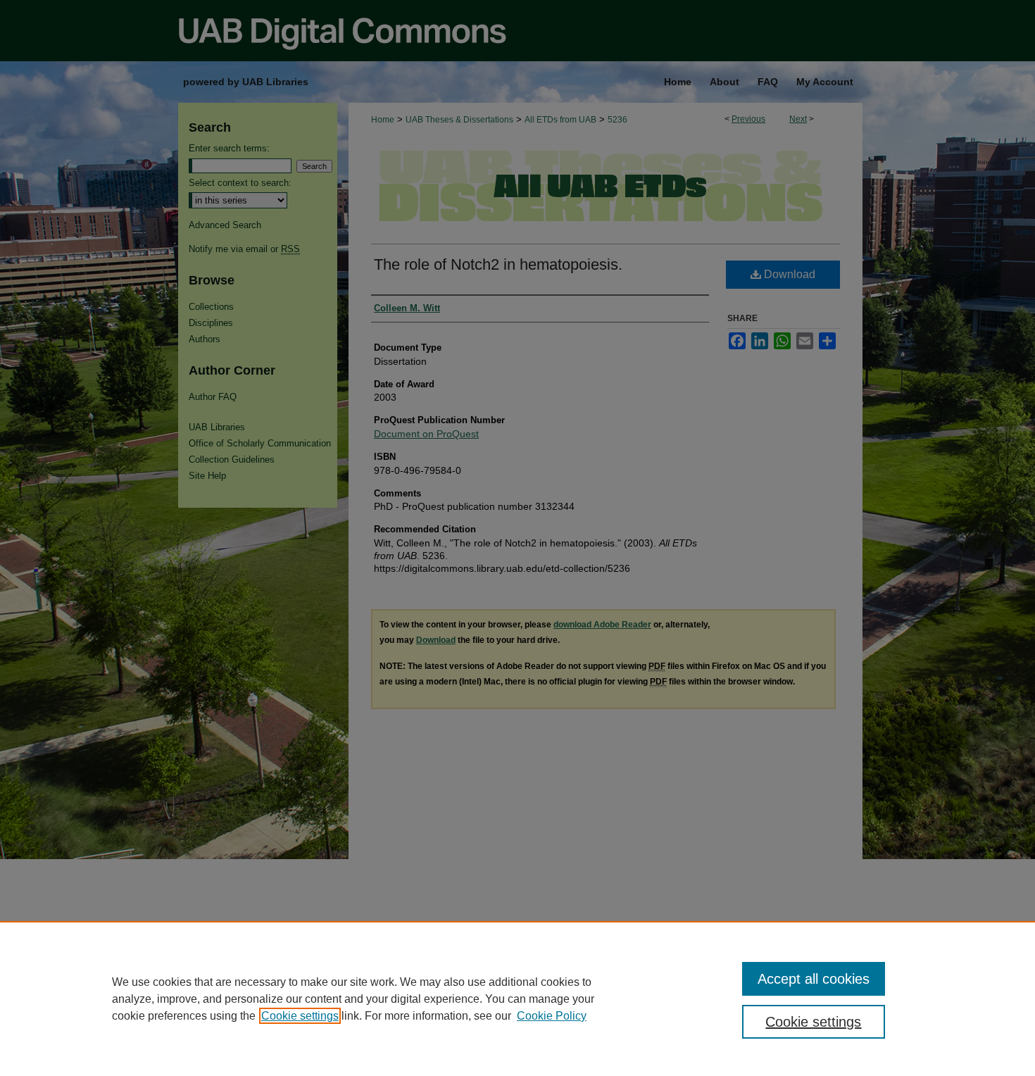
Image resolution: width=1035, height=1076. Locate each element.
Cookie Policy (551, 1016)
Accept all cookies (814, 979)
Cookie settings (300, 1016)
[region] (517, 998)
